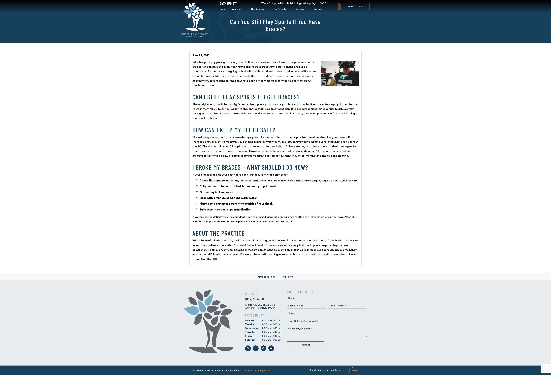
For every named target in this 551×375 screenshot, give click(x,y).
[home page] (194, 20)
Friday (248, 335)
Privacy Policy (263, 370)
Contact (318, 8)
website (339, 254)
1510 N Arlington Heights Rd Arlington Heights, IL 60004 (260, 306)
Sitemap (248, 370)
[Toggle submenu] (243, 9)
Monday (249, 320)
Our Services (257, 8)
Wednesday (251, 328)
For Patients (280, 8)
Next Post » (287, 276)
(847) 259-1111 (228, 3)
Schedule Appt (354, 6)
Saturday (250, 339)
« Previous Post (266, 276)
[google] (248, 348)
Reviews (300, 8)
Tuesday (249, 324)
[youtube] (271, 348)
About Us (236, 8)
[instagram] (263, 348)
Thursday (250, 331)
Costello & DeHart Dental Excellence (256, 245)
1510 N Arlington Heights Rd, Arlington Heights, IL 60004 (293, 3)
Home (223, 8)
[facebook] (256, 348)
